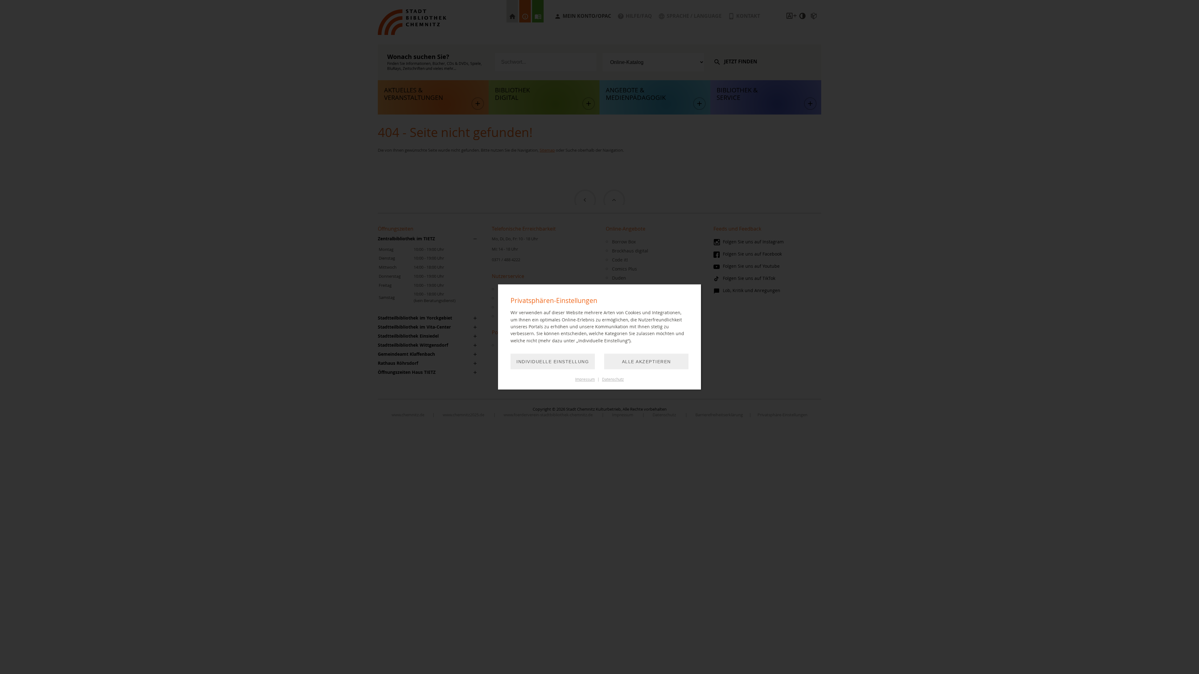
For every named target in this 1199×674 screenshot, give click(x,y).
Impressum (585, 379)
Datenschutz (613, 379)
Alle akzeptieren (646, 361)
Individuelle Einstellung (552, 361)
